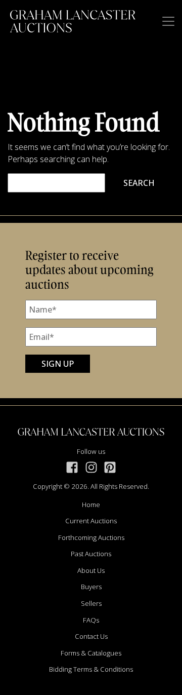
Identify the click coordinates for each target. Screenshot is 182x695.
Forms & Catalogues (91, 653)
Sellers (91, 603)
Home (91, 504)
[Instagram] (91, 467)
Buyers (91, 586)
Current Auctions (91, 520)
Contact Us (91, 636)
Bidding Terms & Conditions (91, 669)
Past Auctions (91, 553)
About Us (91, 570)
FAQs (91, 620)
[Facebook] (72, 467)
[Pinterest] (110, 467)
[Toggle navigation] (168, 21)
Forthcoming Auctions (91, 537)
